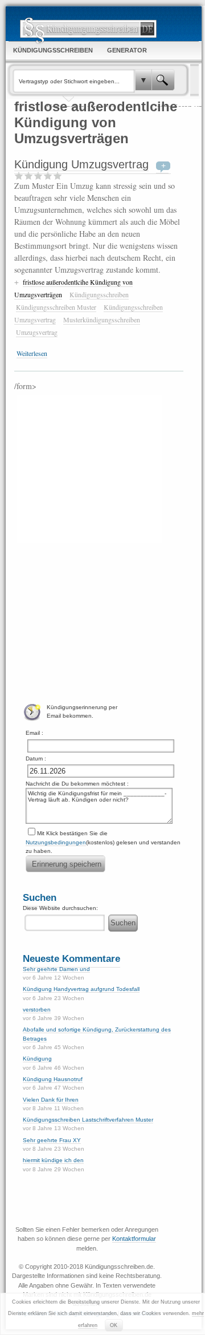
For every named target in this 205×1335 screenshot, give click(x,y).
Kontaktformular (134, 1238)
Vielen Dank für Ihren (51, 1100)
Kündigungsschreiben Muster (56, 307)
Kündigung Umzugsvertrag (81, 164)
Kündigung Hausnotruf (53, 1079)
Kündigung (37, 1058)
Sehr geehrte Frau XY (52, 1140)
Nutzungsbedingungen (56, 842)
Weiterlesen (32, 353)
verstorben (37, 1009)
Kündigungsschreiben (99, 294)
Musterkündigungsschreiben (101, 319)
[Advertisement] (89, 467)
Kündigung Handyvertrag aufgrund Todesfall (81, 989)
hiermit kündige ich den (53, 1160)
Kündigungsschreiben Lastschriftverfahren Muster (88, 1119)
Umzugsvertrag (37, 332)
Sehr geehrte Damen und (56, 969)
